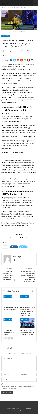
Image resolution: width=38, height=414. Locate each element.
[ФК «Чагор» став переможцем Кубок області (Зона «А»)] (27, 323)
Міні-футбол (6, 36)
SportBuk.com (5, 3)
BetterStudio (23, 411)
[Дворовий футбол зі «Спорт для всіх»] (11, 300)
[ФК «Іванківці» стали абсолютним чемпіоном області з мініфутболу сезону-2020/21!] (27, 300)
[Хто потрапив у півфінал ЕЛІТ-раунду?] (11, 323)
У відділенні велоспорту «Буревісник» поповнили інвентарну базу (9, 276)
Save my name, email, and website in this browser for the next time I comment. (18, 387)
